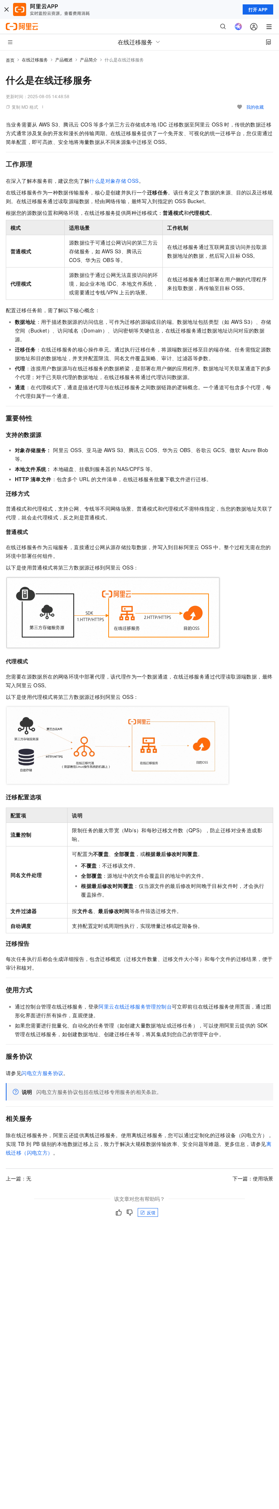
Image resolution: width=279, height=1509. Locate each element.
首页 (10, 60)
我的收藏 (255, 107)
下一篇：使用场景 (252, 1178)
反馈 (151, 1212)
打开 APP (257, 9)
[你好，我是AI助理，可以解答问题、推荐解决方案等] (238, 26)
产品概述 (64, 59)
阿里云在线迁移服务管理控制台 (135, 1006)
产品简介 (88, 59)
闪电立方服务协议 (42, 1073)
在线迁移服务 (35, 59)
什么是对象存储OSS (113, 180)
